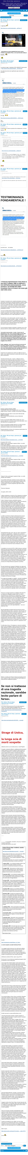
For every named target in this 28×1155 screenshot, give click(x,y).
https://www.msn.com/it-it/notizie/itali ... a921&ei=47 (11, 150)
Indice (2, 1150)
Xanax (25, 435)
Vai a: (2, 1145)
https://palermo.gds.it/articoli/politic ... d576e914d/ (11, 68)
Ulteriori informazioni (17, 5)
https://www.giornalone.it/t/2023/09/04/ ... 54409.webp (12, 118)
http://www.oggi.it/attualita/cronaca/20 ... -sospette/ (13, 851)
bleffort (25, 124)
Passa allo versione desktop (14, 13)
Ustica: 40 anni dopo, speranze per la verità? (14, 1)
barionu (25, 168)
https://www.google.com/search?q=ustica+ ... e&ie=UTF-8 (13, 1131)
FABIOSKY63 (23, 20)
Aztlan (25, 132)
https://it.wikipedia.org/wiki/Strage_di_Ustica (10, 942)
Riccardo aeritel (23, 61)
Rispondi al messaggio (6, 17)
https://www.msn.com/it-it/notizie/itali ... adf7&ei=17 (11, 28)
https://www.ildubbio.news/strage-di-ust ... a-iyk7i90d (12, 439)
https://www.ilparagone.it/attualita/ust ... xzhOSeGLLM (12, 249)
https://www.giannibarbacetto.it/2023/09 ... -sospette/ (12, 720)
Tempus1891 (23, 702)
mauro (25, 111)
